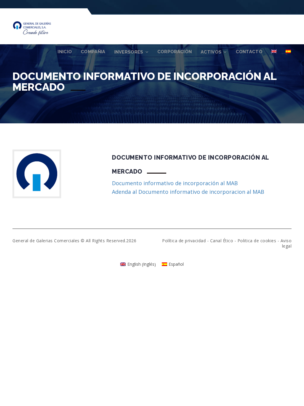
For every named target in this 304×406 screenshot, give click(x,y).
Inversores (128, 52)
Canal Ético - (224, 240)
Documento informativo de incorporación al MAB (175, 183)
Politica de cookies (257, 240)
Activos (211, 52)
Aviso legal (286, 243)
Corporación (174, 51)
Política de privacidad (184, 240)
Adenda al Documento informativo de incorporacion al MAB (188, 191)
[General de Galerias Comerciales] (39, 27)
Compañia (93, 51)
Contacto (249, 51)
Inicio (65, 51)
